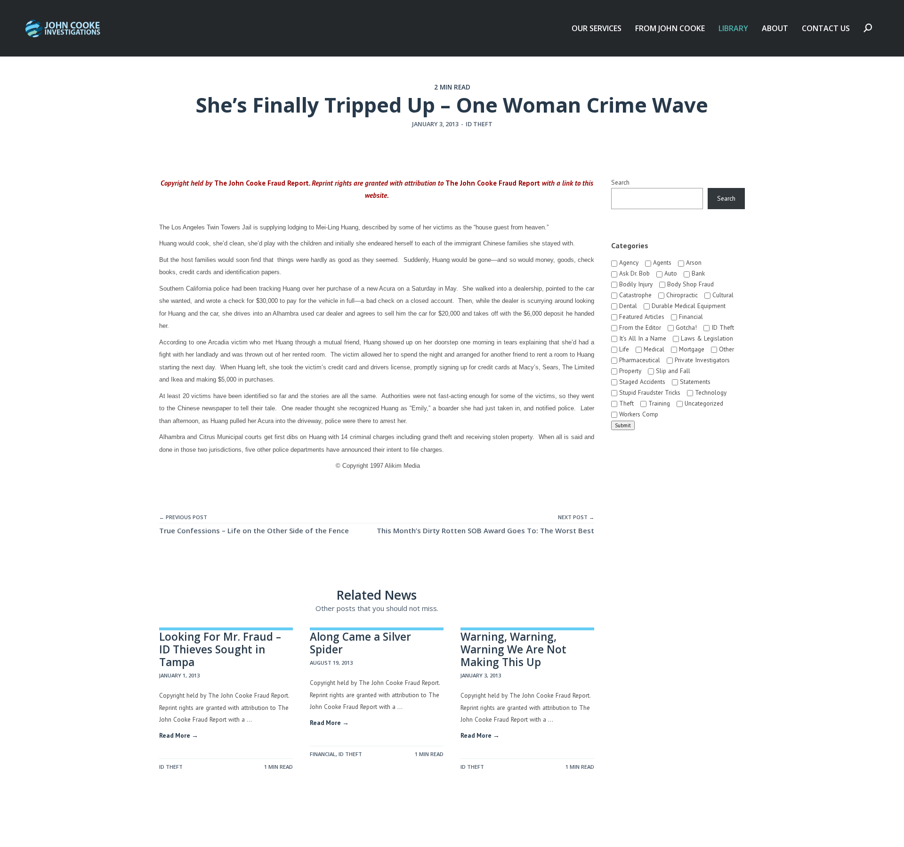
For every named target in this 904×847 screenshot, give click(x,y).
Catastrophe (634, 295)
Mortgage (690, 349)
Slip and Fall (672, 370)
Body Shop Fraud (689, 284)
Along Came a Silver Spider (360, 643)
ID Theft (479, 124)
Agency (627, 262)
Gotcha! (685, 327)
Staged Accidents (641, 381)
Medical (653, 349)
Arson (693, 262)
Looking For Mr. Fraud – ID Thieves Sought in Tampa (220, 649)
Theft (625, 403)
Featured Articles (640, 316)
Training (658, 403)
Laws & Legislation (706, 338)
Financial (323, 753)
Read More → (178, 735)
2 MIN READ (452, 87)
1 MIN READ (278, 766)
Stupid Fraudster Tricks (648, 392)
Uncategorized (703, 403)
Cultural (722, 295)
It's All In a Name (641, 338)
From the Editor (639, 327)
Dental (627, 305)
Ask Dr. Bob (633, 273)
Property (629, 370)
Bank (697, 273)
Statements (694, 381)
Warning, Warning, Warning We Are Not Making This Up (513, 649)
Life (623, 349)
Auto (669, 273)
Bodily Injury (635, 284)
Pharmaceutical (638, 360)
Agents (661, 262)
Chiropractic (681, 295)
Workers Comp (637, 414)
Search (620, 182)
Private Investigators (701, 360)
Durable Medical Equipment (688, 305)
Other (725, 349)
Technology (709, 392)
